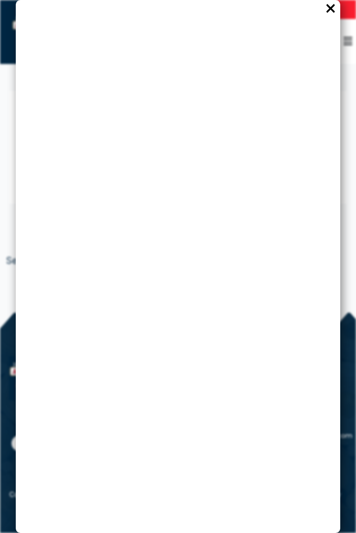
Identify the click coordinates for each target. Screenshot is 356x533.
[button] (348, 41)
